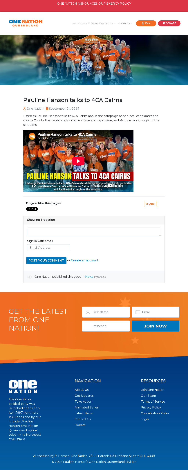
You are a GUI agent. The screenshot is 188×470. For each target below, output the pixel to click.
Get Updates (84, 395)
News (89, 276)
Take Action (83, 401)
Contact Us (83, 419)
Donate (80, 425)
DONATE (170, 23)
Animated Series (86, 407)
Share (150, 204)
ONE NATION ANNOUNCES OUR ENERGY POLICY (94, 3)
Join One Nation (152, 390)
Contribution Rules (155, 413)
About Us (81, 390)
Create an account (84, 260)
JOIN (147, 23)
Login (145, 419)
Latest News (84, 413)
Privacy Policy (151, 407)
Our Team (148, 395)
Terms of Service (153, 401)
